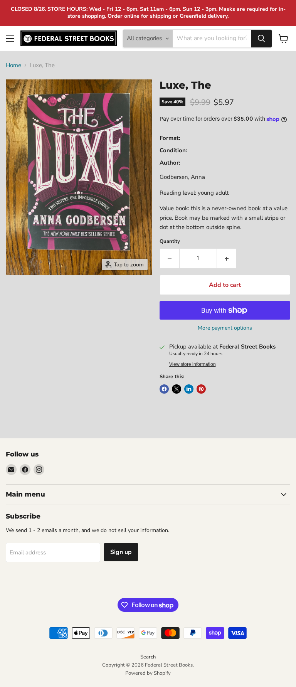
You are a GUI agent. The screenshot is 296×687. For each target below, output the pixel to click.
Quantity (170, 241)
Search (148, 656)
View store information (192, 364)
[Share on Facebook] (164, 389)
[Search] (261, 38)
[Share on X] (176, 389)
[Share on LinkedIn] (188, 389)
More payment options (225, 328)
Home (13, 65)
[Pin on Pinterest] (201, 389)
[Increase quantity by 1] (227, 258)
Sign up (121, 552)
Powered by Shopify (148, 673)
